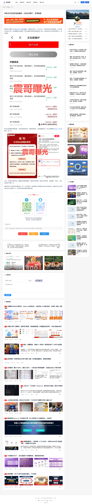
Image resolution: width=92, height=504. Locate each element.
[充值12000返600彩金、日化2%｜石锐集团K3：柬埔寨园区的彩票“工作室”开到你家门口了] (72, 209)
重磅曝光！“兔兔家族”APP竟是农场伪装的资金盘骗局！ (82, 237)
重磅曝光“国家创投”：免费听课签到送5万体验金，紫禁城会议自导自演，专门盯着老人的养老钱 (75, 33)
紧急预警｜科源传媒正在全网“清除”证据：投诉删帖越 (82, 223)
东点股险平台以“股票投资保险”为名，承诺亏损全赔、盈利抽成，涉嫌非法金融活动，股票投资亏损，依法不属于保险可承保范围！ (18, 245)
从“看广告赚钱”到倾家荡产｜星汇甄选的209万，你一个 (82, 187)
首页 (17, 2)
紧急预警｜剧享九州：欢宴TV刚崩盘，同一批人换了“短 (82, 244)
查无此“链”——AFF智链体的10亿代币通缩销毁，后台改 (82, 201)
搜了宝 (60, 129)
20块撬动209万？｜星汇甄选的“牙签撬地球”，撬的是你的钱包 (25, 456)
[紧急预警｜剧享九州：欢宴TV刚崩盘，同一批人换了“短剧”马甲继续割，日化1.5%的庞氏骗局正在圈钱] (72, 245)
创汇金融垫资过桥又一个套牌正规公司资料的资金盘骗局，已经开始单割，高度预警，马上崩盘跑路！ (49, 245)
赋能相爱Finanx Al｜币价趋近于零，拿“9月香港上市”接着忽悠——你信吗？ (30, 418)
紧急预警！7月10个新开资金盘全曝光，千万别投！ (22, 474)
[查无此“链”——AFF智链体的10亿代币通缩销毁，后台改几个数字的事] (72, 202)
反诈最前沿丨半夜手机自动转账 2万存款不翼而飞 (82, 251)
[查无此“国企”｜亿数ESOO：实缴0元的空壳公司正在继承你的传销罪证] (72, 216)
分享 (45, 233)
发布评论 (8, 295)
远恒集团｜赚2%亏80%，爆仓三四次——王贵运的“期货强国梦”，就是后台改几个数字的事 (34, 368)
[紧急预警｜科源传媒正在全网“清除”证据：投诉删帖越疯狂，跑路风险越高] (72, 224)
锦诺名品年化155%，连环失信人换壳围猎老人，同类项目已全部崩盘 (78, 93)
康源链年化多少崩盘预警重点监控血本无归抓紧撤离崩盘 (78, 86)
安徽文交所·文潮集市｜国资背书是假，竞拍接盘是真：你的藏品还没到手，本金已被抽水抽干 (34, 326)
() (23, 233)
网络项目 (22, 2)
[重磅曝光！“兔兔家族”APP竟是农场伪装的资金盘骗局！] (72, 238)
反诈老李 (8, 362)
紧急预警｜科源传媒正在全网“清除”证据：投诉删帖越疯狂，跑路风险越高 (29, 359)
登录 (83, 2)
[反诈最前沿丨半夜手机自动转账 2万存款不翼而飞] (72, 252)
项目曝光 (35, 2)
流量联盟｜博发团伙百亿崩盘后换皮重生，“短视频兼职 (82, 194)
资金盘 (22, 29)
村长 (7, 321)
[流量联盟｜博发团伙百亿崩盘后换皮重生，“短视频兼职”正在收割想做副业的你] (72, 195)
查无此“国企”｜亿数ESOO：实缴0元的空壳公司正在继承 (82, 216)
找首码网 (46, 502)
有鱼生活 (16, 29)
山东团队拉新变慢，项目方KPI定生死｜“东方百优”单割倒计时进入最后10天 (29, 400)
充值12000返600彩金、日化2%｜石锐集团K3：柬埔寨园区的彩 (82, 208)
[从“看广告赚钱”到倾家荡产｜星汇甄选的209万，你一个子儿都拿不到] (72, 188)
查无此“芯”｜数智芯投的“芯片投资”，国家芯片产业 (82, 230)
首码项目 (28, 2)
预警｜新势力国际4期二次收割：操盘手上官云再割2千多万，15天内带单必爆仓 (75, 31)
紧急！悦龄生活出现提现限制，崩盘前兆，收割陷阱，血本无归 (75, 36)
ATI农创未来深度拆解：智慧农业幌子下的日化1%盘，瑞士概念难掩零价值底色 (78, 108)
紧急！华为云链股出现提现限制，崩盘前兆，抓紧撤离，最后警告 (75, 38)
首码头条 (42, 2)
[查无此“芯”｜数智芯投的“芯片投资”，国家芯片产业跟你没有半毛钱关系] (72, 231)
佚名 (7, 339)
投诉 (34, 233)
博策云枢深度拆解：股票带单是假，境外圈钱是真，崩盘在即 (78, 114)
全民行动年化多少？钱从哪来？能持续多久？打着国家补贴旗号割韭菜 (75, 29)
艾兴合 (55, 129)
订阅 (55, 498)
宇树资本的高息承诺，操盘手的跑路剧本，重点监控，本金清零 (78, 100)
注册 (87, 2)
